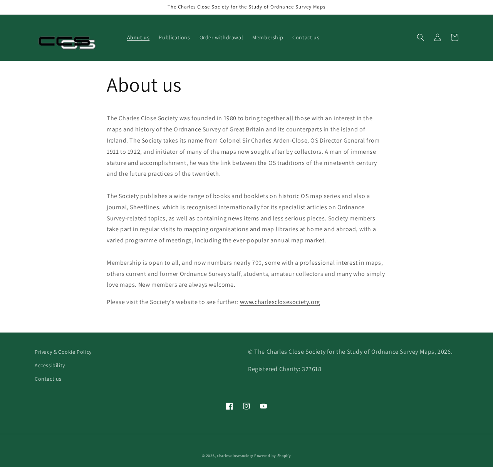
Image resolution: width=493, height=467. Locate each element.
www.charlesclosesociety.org (280, 302)
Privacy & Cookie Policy (63, 351)
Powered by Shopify (272, 455)
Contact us (48, 378)
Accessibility (50, 365)
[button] (420, 37)
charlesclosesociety (235, 455)
